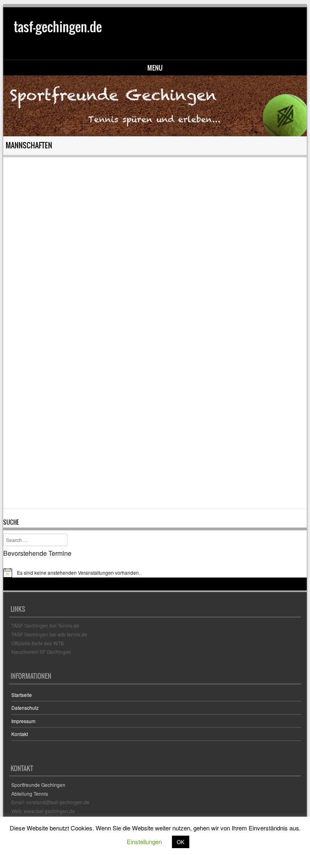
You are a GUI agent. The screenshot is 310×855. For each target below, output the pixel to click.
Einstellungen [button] (144, 841)
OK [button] (180, 842)
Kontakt (19, 733)
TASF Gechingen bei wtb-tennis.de (49, 634)
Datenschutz (25, 707)
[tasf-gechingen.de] (155, 105)
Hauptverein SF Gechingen (41, 651)
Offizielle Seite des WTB (37, 643)
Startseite (21, 694)
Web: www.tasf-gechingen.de (43, 810)
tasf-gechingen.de (58, 27)
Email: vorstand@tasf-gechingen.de (50, 802)
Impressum (23, 720)
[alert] (155, 573)
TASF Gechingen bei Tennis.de (45, 625)
